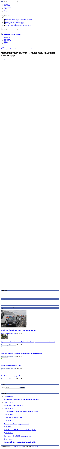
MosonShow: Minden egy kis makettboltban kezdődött (18, 19)
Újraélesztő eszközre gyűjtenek (10, 376)
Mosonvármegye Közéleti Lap (8, 333)
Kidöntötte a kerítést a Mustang (11, 365)
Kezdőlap (6, 4)
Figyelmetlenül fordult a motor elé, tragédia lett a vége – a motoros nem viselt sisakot (28, 342)
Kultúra (6, 8)
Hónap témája (7, 7)
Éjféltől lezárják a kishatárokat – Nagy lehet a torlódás (18, 330)
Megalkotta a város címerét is (12, 21)
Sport (5, 10)
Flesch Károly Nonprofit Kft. (17, 446)
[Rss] (3, 14)
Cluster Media (35, 446)
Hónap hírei (7, 5)
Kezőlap (3, 47)
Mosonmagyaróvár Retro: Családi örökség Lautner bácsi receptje (17, 49)
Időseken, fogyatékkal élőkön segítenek (14, 22)
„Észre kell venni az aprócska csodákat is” (15, 24)
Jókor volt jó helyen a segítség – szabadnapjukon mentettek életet (21, 353)
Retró (5, 11)
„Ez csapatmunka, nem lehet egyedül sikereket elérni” (18, 25)
